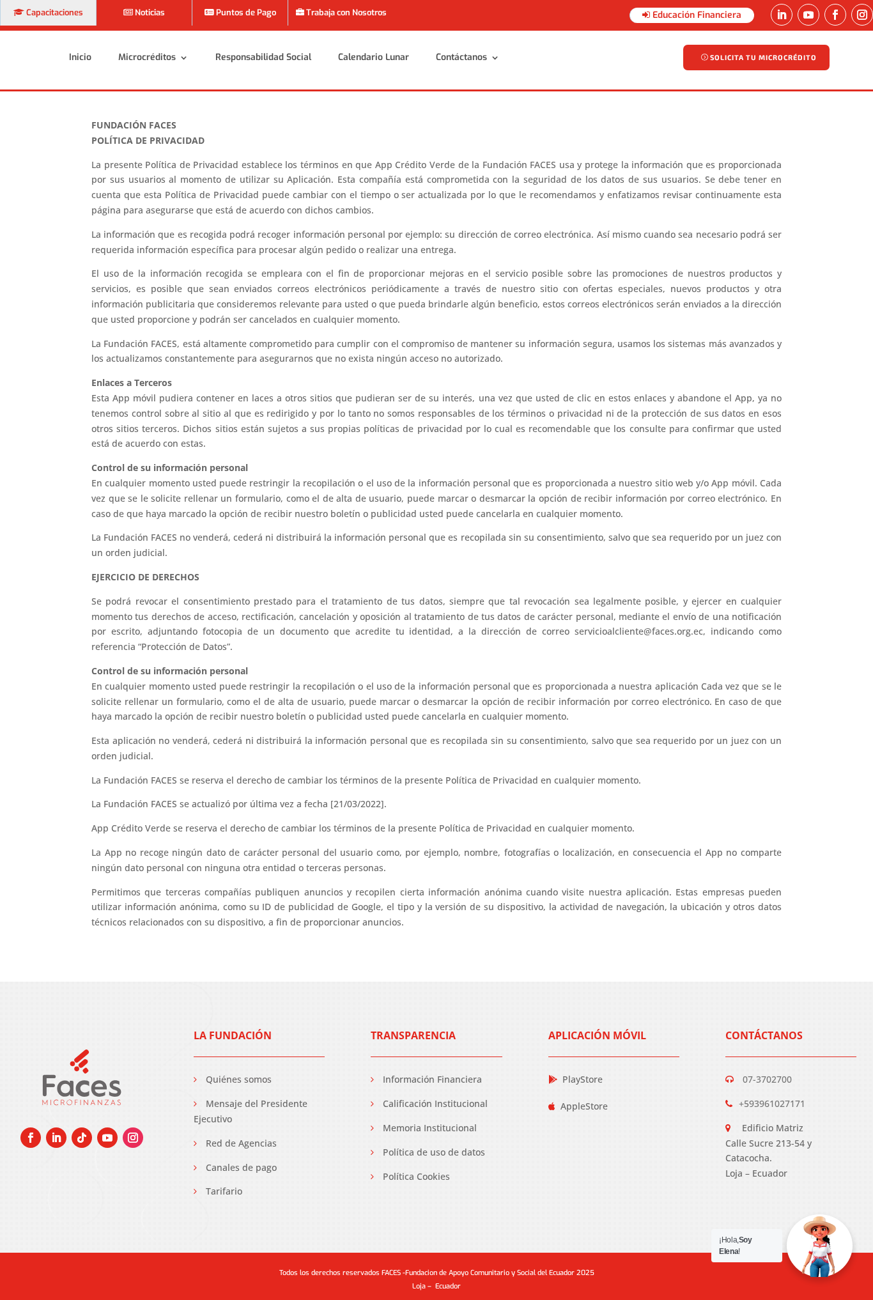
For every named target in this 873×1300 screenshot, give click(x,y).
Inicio (80, 57)
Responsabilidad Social (263, 57)
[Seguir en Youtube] (808, 15)
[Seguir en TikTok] (82, 1137)
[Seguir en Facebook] (835, 15)
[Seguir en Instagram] (862, 15)
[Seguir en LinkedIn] (781, 15)
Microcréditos (147, 57)
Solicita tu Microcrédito (763, 57)
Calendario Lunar (373, 57)
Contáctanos (461, 57)
